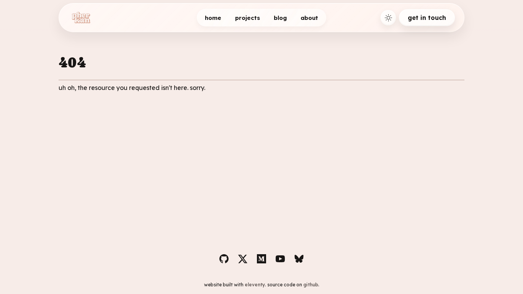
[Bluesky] (299, 258)
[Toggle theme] (388, 17)
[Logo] (80, 17)
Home (213, 17)
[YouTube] (280, 258)
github (310, 284)
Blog (280, 17)
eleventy (255, 284)
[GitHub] (224, 258)
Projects (247, 17)
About (309, 17)
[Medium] (261, 258)
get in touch (427, 17)
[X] (242, 258)
